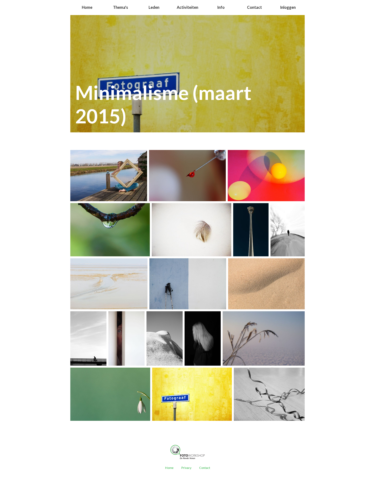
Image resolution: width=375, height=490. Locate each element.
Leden (154, 7)
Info (221, 7)
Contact (254, 7)
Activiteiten (187, 7)
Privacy (186, 467)
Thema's (120, 7)
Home (87, 7)
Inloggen (288, 7)
